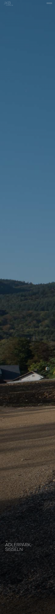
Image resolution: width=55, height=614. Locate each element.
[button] (49, 3)
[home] (8, 3)
